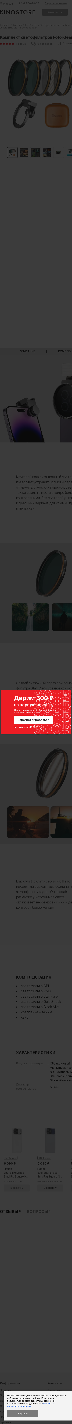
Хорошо (23, 1413)
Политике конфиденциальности (30, 1404)
